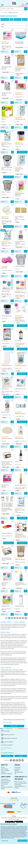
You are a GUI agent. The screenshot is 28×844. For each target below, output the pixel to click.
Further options (4, 840)
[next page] (26, 618)
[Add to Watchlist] (12, 30)
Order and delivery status (20, 786)
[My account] (22, 4)
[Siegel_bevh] (7, 806)
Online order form (4, 779)
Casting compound (5, 19)
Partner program (4, 769)
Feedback (21, 756)
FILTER (2, 24)
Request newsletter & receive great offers (14, 719)
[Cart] (25, 4)
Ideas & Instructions (19, 772)
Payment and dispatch (5, 780)
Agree (25, 840)
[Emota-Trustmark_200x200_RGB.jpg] (23, 805)
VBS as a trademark (5, 770)
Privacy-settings (4, 784)
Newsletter (17, 770)
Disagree (20, 840)
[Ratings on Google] (14, 799)
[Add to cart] (12, 51)
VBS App (3, 788)
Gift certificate (18, 767)
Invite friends (17, 769)
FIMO (11, 19)
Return (2, 785)
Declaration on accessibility (7, 787)
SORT (2, 26)
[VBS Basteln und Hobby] (14, 3)
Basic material (4, 12)
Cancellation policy (5, 782)
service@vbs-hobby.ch (22, 783)
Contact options (18, 784)
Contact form (7, 756)
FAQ (15, 773)
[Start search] (25, 8)
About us (3, 767)
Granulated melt (17, 19)
